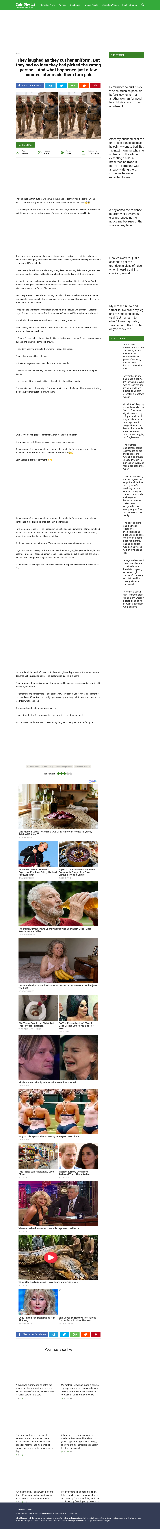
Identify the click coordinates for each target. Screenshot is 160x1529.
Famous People (91, 5)
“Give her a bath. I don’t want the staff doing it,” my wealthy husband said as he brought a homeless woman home (34, 1495)
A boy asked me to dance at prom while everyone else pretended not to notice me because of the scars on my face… (125, 217)
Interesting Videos (110, 5)
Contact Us (72, 1513)
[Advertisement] (80, 33)
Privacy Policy (21, 1513)
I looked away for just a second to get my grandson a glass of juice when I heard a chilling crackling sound (125, 265)
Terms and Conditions (38, 1513)
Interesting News (47, 5)
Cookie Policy (54, 1513)
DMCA (63, 1513)
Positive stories (83, 767)
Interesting (48, 767)
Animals (63, 5)
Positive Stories (129, 5)
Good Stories (34, 767)
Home (18, 54)
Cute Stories (25, 4)
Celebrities (75, 5)
